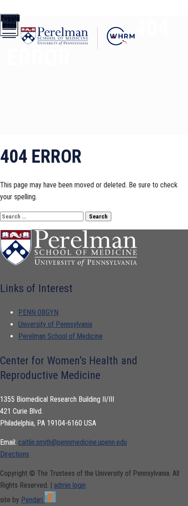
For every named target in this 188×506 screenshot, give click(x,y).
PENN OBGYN (38, 312)
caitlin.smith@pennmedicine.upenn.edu (72, 442)
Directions (14, 454)
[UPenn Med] (54, 38)
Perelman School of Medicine (60, 336)
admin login (70, 485)
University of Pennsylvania (55, 324)
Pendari (33, 499)
